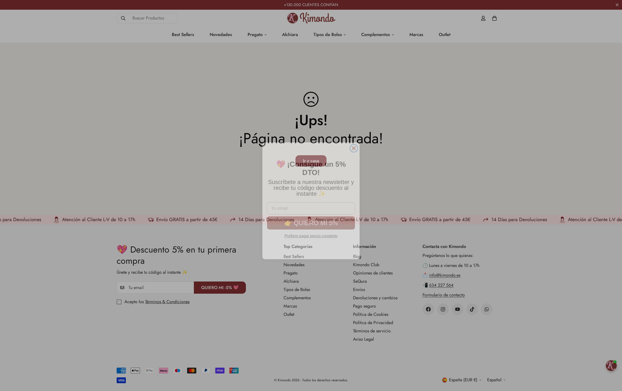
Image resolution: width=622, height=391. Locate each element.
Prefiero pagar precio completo (311, 231)
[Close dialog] (354, 143)
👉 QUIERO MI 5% (311, 217)
